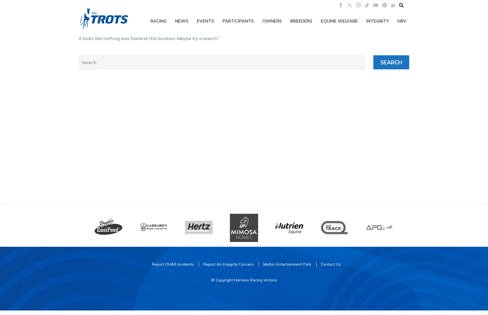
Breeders (301, 21)
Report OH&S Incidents (173, 264)
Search (391, 62)
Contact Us (331, 264)
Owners (272, 21)
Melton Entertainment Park (287, 264)
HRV (401, 21)
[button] (401, 5)
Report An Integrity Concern (228, 264)
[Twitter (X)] (349, 5)
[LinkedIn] (393, 5)
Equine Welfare (339, 21)
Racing (159, 21)
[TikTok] (367, 5)
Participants (238, 21)
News (181, 21)
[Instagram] (358, 5)
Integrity (377, 21)
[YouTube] (376, 5)
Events (205, 21)
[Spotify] (384, 5)
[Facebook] (341, 5)
